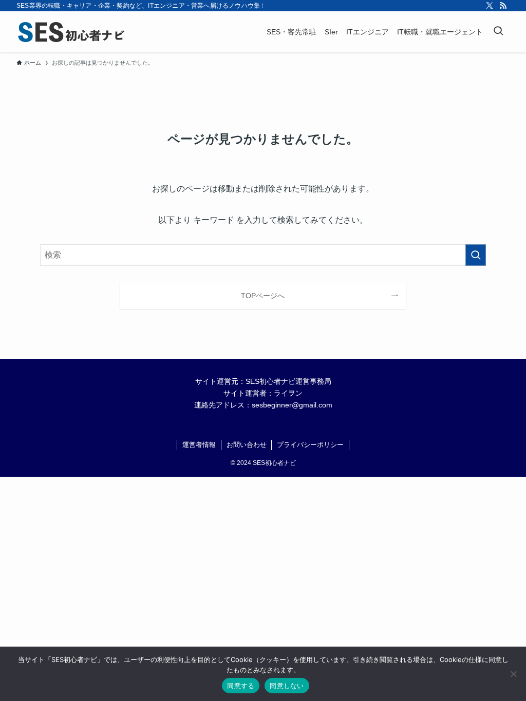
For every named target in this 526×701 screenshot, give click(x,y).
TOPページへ (263, 295)
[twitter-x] (489, 5)
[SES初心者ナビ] (71, 32)
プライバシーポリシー (310, 445)
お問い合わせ (247, 445)
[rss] (503, 5)
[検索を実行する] (475, 255)
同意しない (287, 685)
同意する (240, 685)
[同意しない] (513, 674)
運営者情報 (199, 445)
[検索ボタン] (498, 31)
